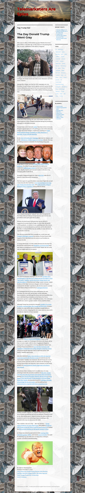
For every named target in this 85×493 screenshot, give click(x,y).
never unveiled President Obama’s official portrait (34, 376)
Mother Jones (59, 116)
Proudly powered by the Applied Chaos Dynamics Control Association (44, 486)
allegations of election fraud (41, 245)
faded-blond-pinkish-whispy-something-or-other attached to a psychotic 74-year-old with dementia (33, 132)
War (64, 93)
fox (56, 68)
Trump (22, 475)
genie (59, 68)
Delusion (62, 61)
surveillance (64, 86)
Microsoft (58, 72)
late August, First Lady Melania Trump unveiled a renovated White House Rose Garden (34, 378)
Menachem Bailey (60, 114)
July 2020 (41, 175)
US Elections (35, 475)
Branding (58, 54)
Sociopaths (58, 86)
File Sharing (63, 65)
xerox (57, 96)
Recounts (39, 473)
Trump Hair (28, 475)
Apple (63, 51)
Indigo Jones (59, 113)
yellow (35, 127)
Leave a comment (21, 477)
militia (29, 434)
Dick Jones (58, 111)
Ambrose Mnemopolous (25, 467)
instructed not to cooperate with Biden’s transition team (32, 384)
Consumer (58, 58)
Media (62, 70)
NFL (65, 75)
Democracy (23, 471)
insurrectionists (42, 434)
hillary (63, 68)
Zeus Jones (58, 118)
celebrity (58, 56)
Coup (18, 471)
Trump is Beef (59, 34)
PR (61, 79)
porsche (57, 79)
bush (62, 54)
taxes (57, 89)
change (62, 56)
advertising (60, 49)
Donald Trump (31, 471)
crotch (57, 61)
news (62, 75)
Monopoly (63, 72)
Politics (34, 473)
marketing (58, 70)
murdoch (58, 75)
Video (61, 93)
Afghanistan (58, 51)
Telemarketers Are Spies (22, 486)
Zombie (61, 96)
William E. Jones (59, 117)
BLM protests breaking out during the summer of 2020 (33, 429)
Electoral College (27, 473)
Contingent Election (42, 287)
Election (57, 65)
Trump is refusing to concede (25, 236)
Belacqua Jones (59, 110)
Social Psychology (59, 84)
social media (58, 82)
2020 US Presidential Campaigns (29, 138)
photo (57, 77)
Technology (61, 89)
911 (56, 49)
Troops (62, 91)
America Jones (59, 106)
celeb (65, 54)
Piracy (61, 77)
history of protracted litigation (32, 339)
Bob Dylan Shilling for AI (61, 30)
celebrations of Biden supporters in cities (32, 140)
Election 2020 (38, 471)
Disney (63, 63)
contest (63, 58)
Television (58, 91)
